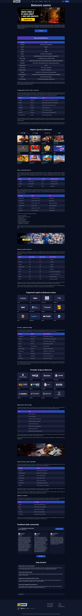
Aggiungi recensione (59, 528)
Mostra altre (41, 556)
